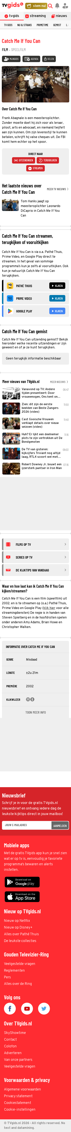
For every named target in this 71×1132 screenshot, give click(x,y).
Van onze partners (18, 1060)
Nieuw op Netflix (17, 921)
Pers (7, 977)
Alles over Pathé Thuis (21, 934)
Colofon (10, 1046)
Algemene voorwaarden (22, 1089)
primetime (42, 25)
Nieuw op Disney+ (18, 927)
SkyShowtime (15, 1033)
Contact (10, 1039)
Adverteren (13, 1053)
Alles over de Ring (18, 984)
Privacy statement (18, 1096)
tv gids (8, 25)
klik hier (49, 608)
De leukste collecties (20, 941)
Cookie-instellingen (20, 1109)
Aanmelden (60, 825)
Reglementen (14, 970)
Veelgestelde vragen (19, 964)
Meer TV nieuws (56, 189)
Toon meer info (35, 712)
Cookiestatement (17, 1103)
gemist (57, 25)
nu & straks (24, 25)
